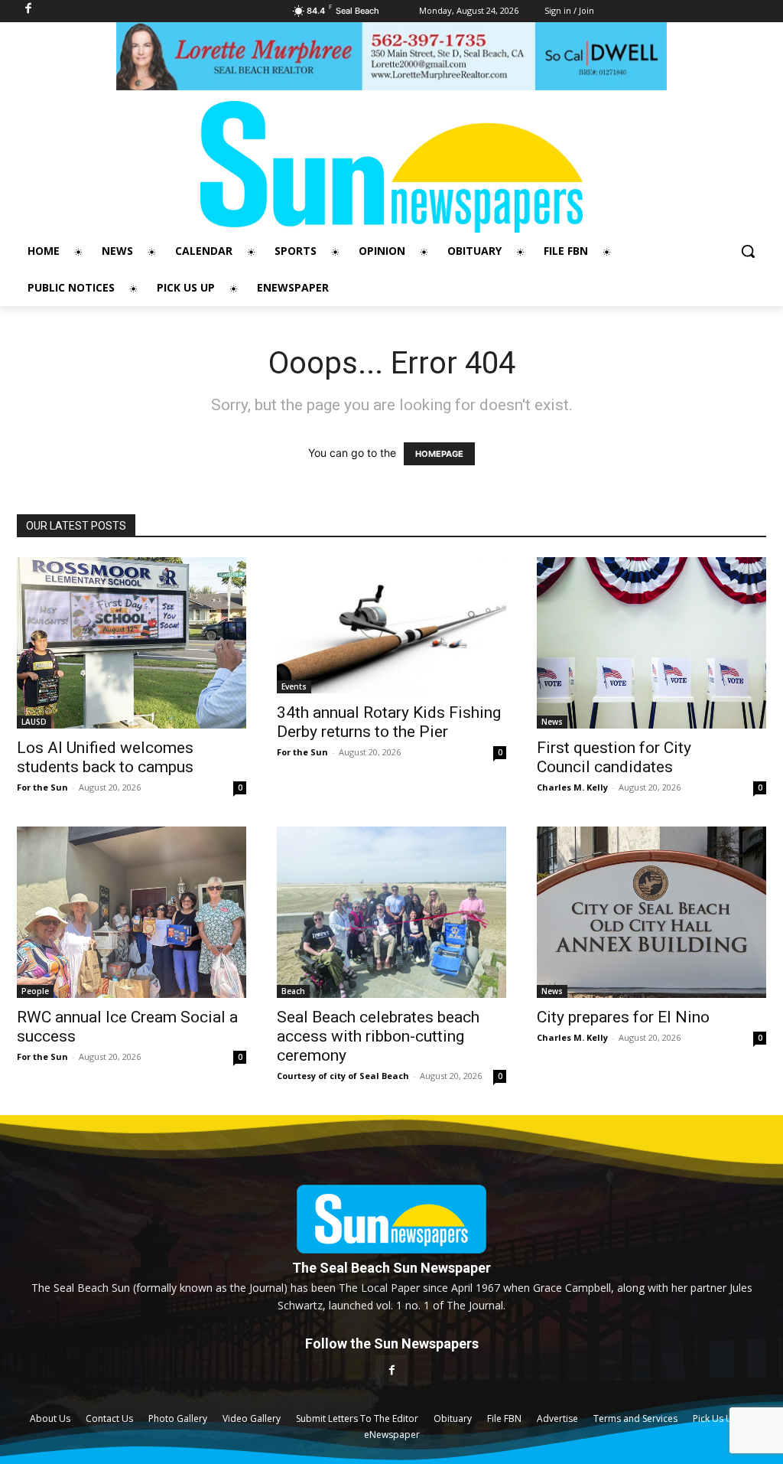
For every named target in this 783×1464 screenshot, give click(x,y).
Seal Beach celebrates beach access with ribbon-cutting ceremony (378, 1036)
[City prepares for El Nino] (651, 912)
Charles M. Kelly (572, 787)
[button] (747, 251)
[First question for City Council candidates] (651, 643)
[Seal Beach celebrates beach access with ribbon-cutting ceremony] (391, 912)
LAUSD (34, 721)
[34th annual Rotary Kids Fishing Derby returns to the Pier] (391, 625)
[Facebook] (391, 1370)
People (35, 991)
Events (294, 686)
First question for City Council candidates (614, 757)
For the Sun (42, 787)
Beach (293, 991)
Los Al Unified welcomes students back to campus (105, 757)
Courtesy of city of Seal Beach (343, 1075)
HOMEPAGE (439, 453)
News (552, 721)
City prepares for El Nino (623, 1017)
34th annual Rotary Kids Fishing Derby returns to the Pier (389, 722)
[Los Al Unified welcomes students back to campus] (131, 643)
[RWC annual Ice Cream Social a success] (131, 912)
